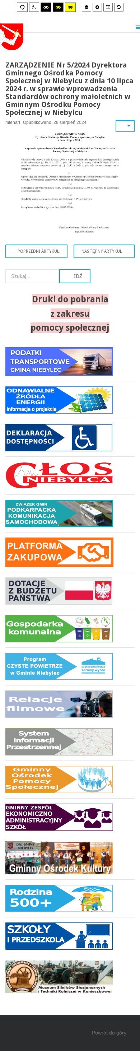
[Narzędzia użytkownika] (125, 126)
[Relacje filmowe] (70, 704)
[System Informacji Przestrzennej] (70, 742)
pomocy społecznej (70, 327)
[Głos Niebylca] (70, 475)
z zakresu (70, 313)
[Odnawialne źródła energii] (70, 400)
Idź (78, 276)
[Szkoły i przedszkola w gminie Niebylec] (70, 936)
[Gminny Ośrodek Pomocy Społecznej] (70, 779)
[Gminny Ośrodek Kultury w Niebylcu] (70, 857)
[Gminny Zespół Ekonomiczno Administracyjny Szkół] (70, 817)
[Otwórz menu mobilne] (138, 27)
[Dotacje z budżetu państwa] (70, 591)
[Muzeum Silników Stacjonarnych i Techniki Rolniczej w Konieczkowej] (70, 974)
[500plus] (70, 898)
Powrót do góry (109, 1033)
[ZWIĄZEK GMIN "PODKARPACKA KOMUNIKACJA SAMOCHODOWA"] (70, 513)
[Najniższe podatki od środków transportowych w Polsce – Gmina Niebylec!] (70, 364)
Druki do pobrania (70, 299)
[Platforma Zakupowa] (70, 552)
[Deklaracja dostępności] (70, 437)
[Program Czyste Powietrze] (70, 666)
